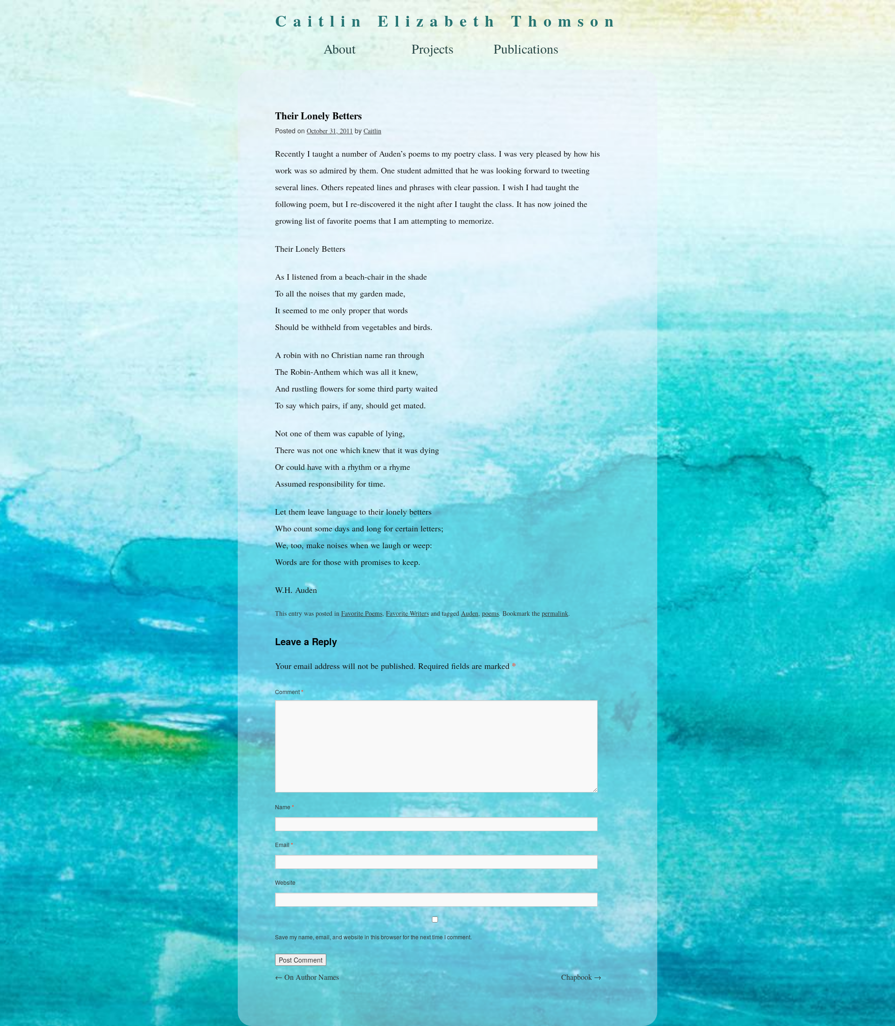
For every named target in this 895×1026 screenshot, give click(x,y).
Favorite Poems (361, 613)
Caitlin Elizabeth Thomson (447, 20)
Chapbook (581, 977)
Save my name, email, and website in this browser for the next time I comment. (373, 937)
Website (285, 882)
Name (284, 807)
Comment (289, 691)
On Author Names (307, 977)
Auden (469, 613)
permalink (555, 613)
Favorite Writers (407, 613)
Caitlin (372, 130)
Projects (433, 48)
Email (284, 844)
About (340, 48)
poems (490, 613)
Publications (526, 48)
